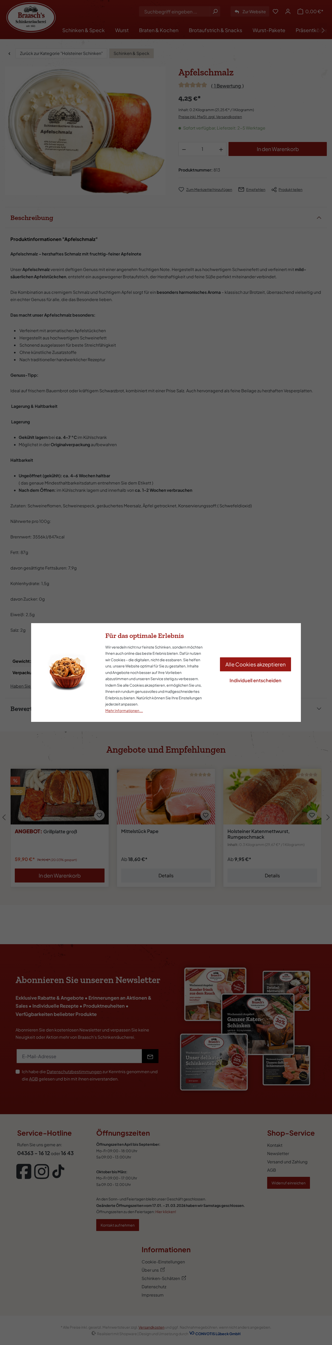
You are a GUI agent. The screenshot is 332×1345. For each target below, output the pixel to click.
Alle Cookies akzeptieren (255, 664)
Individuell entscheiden (255, 680)
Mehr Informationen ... (124, 710)
